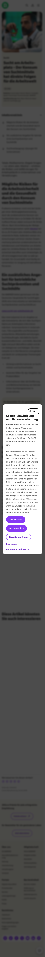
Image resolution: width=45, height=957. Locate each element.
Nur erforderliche (16, 528)
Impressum (11, 544)
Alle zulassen (16, 519)
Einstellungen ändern (18, 537)
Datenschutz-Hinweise (17, 549)
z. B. (11, 475)
